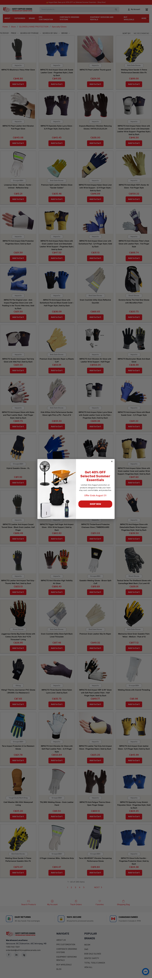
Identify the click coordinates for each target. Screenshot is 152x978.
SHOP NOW (95, 504)
